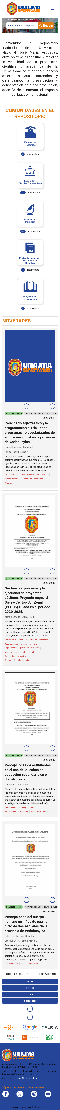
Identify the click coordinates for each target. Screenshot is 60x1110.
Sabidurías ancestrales (33, 479)
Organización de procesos (36, 640)
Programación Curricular (37, 475)
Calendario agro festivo (15, 475)
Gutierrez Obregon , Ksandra (19, 936)
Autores (30, 988)
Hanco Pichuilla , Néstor (17, 451)
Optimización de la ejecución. (17, 660)
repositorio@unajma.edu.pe (25, 1078)
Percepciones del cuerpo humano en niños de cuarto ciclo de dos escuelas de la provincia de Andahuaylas (26, 924)
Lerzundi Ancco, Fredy (16, 784)
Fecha (30, 981)
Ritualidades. (10, 483)
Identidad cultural (12, 808)
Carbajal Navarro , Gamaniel (19, 447)
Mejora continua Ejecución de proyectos (22, 648)
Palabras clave (30, 1001)
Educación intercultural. (41, 812)
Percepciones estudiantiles (16, 812)
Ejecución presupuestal (15, 652)
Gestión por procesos (14, 640)
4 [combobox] (27, 974)
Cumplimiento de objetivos (16, 656)
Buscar (48, 25)
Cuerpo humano (11, 964)
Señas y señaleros (13, 479)
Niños (23, 964)
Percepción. (33, 964)
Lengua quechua (29, 808)
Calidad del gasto (35, 652)
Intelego (43, 1107)
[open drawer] (52, 9)
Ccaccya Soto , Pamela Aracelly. (21, 940)
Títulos (30, 994)
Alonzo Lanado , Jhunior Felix (20, 616)
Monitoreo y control (29, 644)
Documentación (11, 644)
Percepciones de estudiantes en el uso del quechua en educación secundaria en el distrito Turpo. (28, 772)
